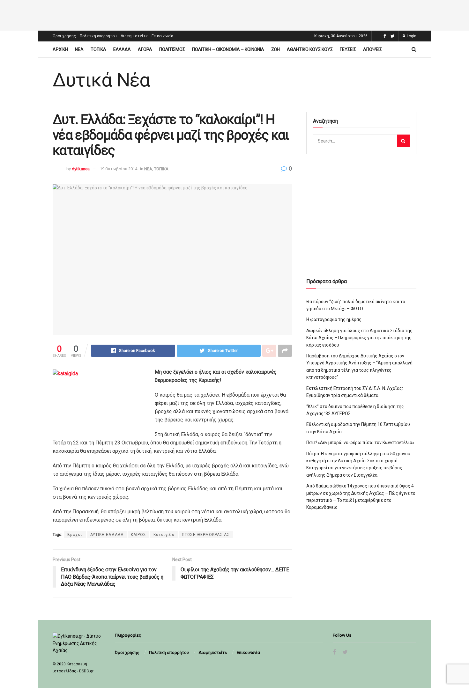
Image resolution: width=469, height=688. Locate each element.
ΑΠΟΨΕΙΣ (372, 49)
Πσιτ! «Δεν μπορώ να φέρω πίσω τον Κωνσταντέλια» (360, 442)
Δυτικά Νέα (101, 80)
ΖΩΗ (275, 49)
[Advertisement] (234, 14)
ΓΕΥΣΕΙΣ (348, 49)
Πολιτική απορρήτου (98, 36)
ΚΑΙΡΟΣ (138, 534)
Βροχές (75, 534)
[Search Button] (403, 141)
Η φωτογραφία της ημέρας (333, 319)
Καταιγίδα (164, 534)
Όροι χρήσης (64, 36)
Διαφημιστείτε (134, 36)
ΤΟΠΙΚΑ (98, 49)
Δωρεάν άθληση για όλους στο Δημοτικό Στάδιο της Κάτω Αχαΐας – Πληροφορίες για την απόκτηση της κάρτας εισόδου (359, 338)
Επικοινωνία (162, 36)
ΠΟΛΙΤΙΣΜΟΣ (172, 49)
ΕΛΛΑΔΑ (122, 49)
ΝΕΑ (79, 49)
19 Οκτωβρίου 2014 (118, 168)
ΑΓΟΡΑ (145, 49)
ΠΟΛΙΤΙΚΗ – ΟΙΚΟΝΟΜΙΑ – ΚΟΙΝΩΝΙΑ (228, 49)
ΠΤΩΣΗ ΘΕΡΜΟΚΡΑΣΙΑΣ (206, 534)
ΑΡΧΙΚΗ (60, 49)
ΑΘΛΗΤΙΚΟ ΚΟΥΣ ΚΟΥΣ (310, 49)
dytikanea (81, 168)
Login (411, 36)
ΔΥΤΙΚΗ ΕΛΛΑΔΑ (106, 534)
